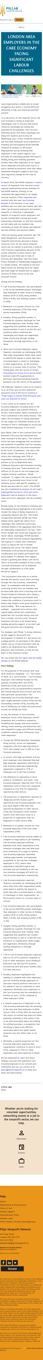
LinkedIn (9, 1262)
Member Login (6, 1218)
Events (21, 1152)
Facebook (3, 1262)
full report (23, 658)
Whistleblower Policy (9, 1215)
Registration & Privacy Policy (13, 1205)
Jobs (21, 1166)
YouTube (15, 1262)
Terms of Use (6, 1208)
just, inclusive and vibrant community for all (23, 1329)
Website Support (7, 1211)
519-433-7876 (6, 1240)
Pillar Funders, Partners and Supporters (18, 1221)
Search (3, 1201)
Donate (19, 20)
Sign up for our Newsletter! (10, 1253)
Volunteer (21, 1138)
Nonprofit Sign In (7, 20)
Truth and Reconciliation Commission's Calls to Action (20, 1336)
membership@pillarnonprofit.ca (14, 1243)
